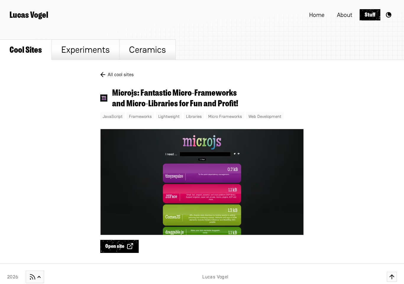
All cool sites (121, 74)
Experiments (85, 49)
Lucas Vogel (28, 14)
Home (316, 15)
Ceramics (147, 49)
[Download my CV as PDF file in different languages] (35, 277)
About (344, 15)
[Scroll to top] (392, 277)
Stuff (370, 15)
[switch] (389, 15)
